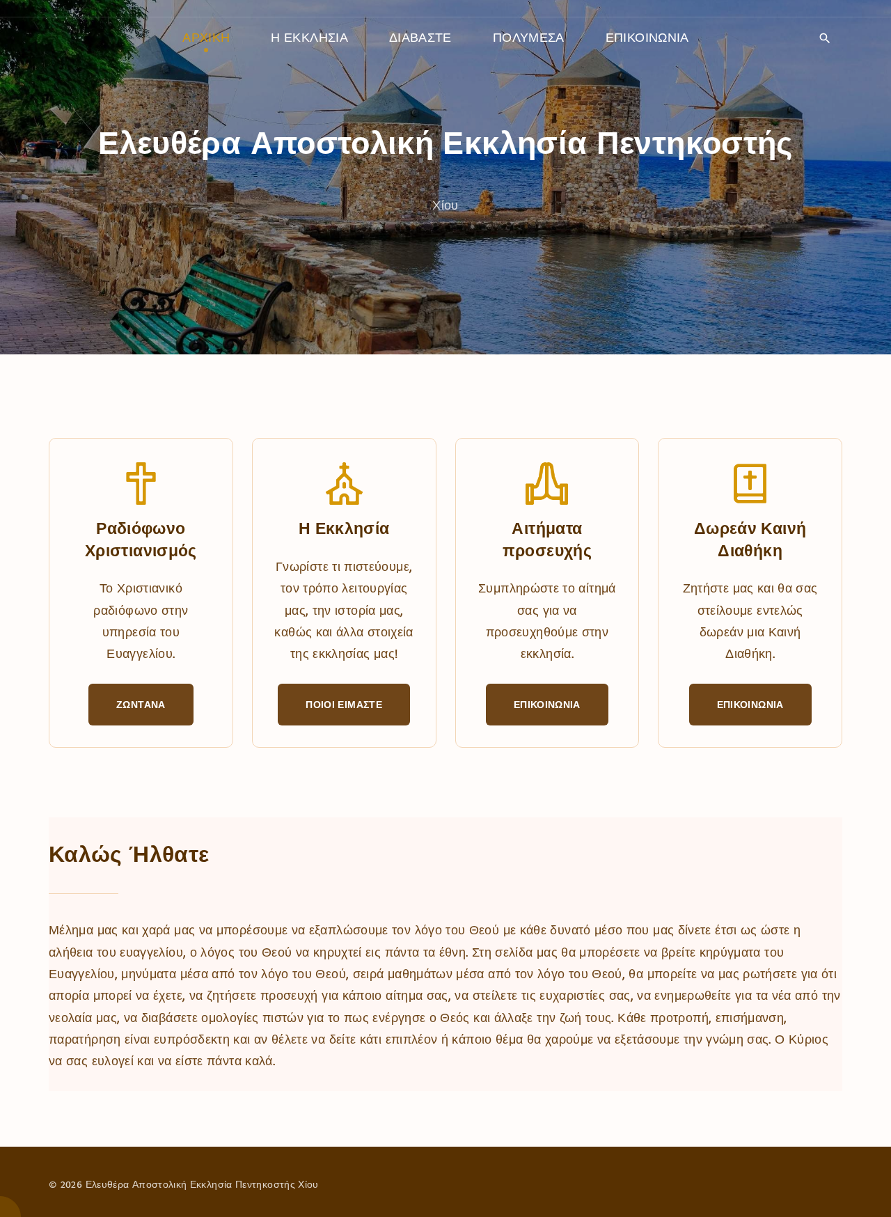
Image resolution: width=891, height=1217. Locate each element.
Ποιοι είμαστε (344, 704)
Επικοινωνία (547, 704)
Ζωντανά (141, 704)
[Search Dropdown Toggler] (824, 38)
